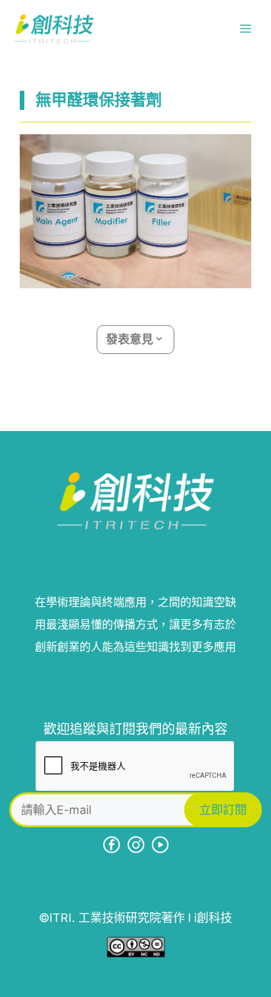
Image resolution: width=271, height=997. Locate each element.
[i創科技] (54, 29)
